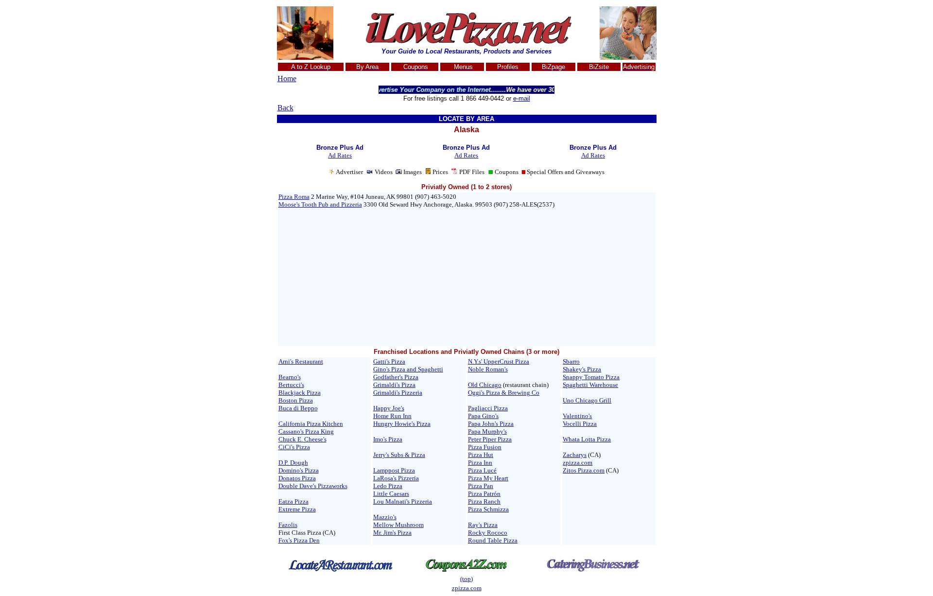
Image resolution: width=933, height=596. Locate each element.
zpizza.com (577, 462)
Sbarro (571, 361)
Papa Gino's (483, 416)
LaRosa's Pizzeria (396, 478)
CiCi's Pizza (294, 447)
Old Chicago (484, 384)
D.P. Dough (293, 462)
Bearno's (289, 377)
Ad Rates (340, 155)
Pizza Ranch (484, 501)
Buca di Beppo (298, 408)
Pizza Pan (480, 486)
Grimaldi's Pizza (394, 384)
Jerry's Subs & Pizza (399, 454)
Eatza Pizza (293, 501)
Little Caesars (391, 493)
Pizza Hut (480, 454)
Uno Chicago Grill (587, 400)
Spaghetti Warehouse (590, 384)
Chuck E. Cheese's (302, 439)
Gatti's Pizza (389, 361)
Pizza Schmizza (488, 509)
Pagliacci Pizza (488, 408)
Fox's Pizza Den (299, 540)
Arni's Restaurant (300, 361)
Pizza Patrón (484, 493)
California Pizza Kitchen (310, 423)
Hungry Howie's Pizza (402, 423)
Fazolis (287, 524)
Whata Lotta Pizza (587, 439)
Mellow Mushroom (398, 524)
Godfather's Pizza (395, 377)
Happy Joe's (388, 408)
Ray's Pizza (483, 524)
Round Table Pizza (493, 540)
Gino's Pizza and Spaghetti (408, 369)
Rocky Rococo (487, 532)
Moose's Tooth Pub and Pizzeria (320, 204)
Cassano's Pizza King (306, 431)
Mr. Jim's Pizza (392, 532)
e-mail (521, 98)
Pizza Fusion (484, 447)
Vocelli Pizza (580, 423)
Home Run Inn (392, 416)
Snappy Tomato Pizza (591, 377)
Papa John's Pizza (491, 423)
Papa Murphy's (487, 431)
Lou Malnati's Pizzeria (402, 501)
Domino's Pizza (298, 470)
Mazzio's (385, 517)
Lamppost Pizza (394, 470)
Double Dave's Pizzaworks (312, 486)
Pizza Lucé (482, 470)
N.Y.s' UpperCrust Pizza (498, 361)
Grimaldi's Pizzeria (397, 392)
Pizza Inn (480, 462)
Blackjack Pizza (299, 392)
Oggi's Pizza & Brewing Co (503, 392)
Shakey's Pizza (582, 369)
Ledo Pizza (387, 486)
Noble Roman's (488, 369)
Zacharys (575, 454)
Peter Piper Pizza (490, 439)
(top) (466, 578)
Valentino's (577, 416)
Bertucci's (291, 384)
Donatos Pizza (297, 478)
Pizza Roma (294, 196)
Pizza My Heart (488, 478)
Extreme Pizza (297, 509)
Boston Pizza (295, 400)
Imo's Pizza (387, 439)
